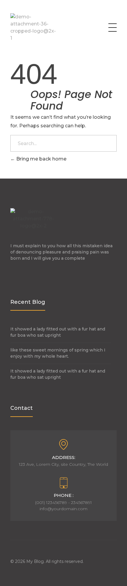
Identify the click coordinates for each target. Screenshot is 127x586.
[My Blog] (33, 27)
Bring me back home (40, 159)
